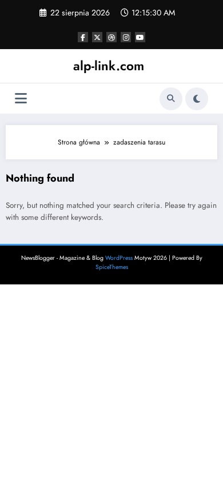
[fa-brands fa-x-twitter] (97, 37)
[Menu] (21, 98)
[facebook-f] (83, 37)
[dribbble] (111, 37)
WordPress (119, 258)
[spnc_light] (196, 98)
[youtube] (140, 37)
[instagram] (126, 37)
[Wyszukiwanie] (171, 98)
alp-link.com (108, 66)
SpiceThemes (111, 267)
